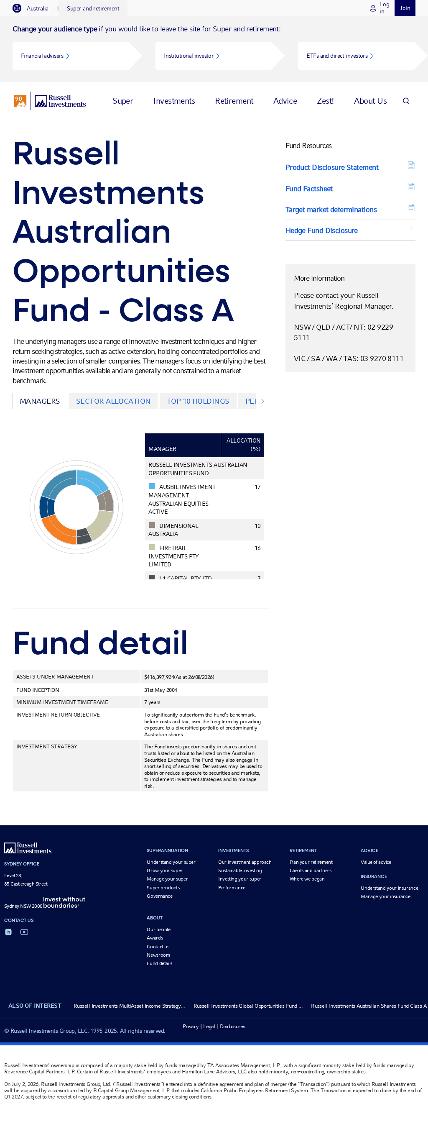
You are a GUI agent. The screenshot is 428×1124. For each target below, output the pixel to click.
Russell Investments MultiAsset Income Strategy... (129, 1006)
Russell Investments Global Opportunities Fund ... (248, 1006)
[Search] (405, 100)
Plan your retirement (311, 862)
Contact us (158, 947)
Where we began (307, 879)
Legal (209, 1026)
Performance (231, 888)
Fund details (159, 963)
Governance (159, 896)
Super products (163, 888)
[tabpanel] (214, 49)
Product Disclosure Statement (331, 167)
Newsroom (158, 955)
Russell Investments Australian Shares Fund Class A (369, 1006)
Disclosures (232, 1026)
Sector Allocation (113, 401)
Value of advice (376, 862)
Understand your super (171, 862)
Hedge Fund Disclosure (321, 230)
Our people (158, 929)
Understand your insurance (389, 888)
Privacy (191, 1026)
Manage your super (167, 879)
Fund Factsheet (309, 188)
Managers (40, 401)
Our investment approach (245, 862)
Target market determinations (331, 209)
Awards (155, 938)
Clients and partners (310, 870)
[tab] (35, 8)
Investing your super (239, 879)
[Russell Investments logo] (50, 101)
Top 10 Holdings (198, 401)
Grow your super (165, 870)
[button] (71, 56)
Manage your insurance (385, 896)
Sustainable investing (240, 870)
